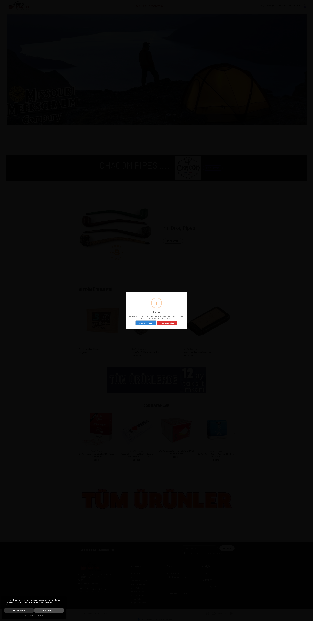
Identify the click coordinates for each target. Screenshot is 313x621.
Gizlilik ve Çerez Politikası (35, 615)
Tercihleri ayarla (19, 610)
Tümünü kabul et (49, 610)
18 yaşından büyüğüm (146, 323)
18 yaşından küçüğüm (167, 323)
